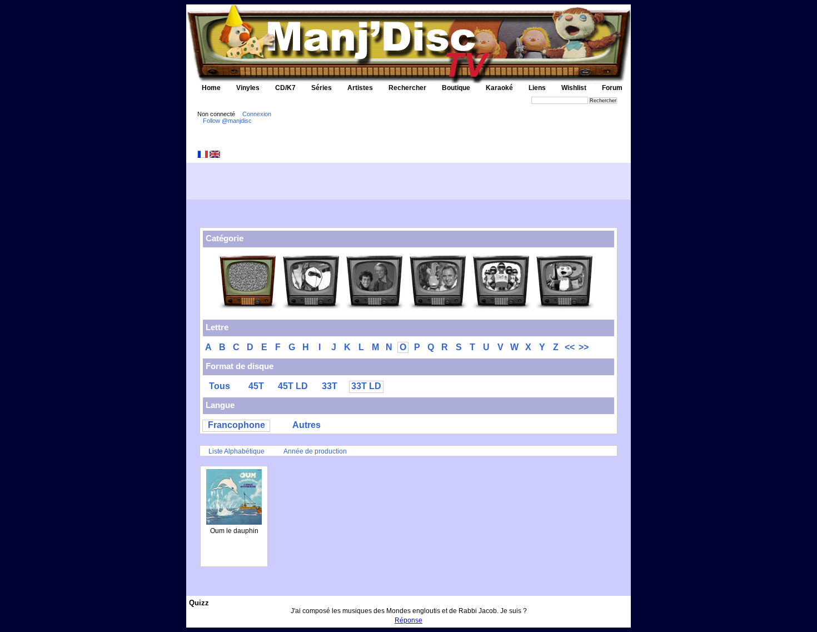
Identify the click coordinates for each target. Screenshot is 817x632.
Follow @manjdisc (227, 120)
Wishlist (573, 88)
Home (211, 88)
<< (570, 347)
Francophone (236, 425)
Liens (537, 88)
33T (329, 386)
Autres (306, 425)
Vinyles (248, 88)
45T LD (293, 386)
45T (256, 386)
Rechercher (407, 88)
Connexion (256, 114)
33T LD (366, 386)
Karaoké (499, 88)
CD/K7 (285, 88)
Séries (321, 88)
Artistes (360, 88)
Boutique (456, 88)
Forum (612, 88)
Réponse (408, 620)
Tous (219, 386)
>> (584, 347)
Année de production (315, 451)
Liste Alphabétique (236, 451)
